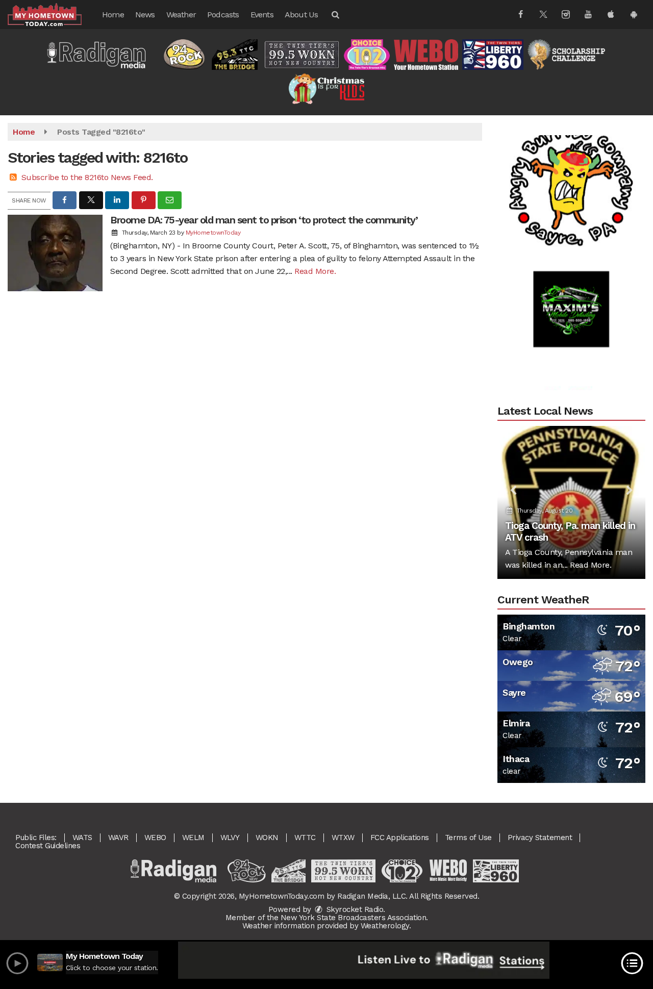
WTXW (343, 837)
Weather (181, 14)
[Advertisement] (571, 172)
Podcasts (223, 14)
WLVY (230, 837)
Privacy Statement (540, 837)
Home (113, 14)
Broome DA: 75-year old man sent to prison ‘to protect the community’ (263, 220)
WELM (193, 837)
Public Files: (36, 837)
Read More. (315, 271)
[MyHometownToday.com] (52, 14)
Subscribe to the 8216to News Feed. (87, 177)
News (145, 14)
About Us (301, 14)
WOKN (267, 837)
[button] (334, 14)
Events (261, 14)
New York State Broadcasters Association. (354, 917)
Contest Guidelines (47, 845)
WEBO (155, 837)
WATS (82, 837)
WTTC (305, 837)
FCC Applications (399, 837)
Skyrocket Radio (353, 909)
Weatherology (385, 925)
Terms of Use (468, 837)
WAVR (118, 837)
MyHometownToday (213, 232)
